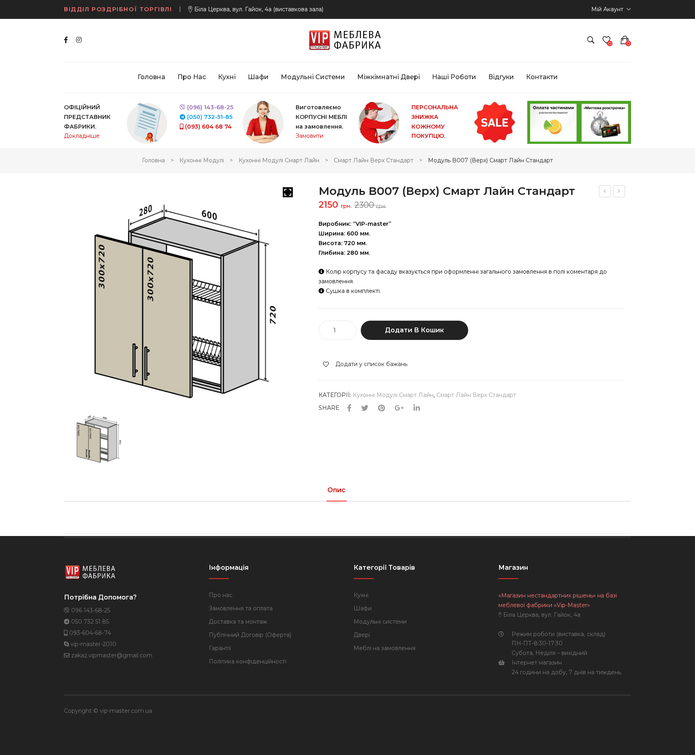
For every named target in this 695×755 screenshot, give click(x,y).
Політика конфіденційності (247, 661)
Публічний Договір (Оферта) (250, 634)
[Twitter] (364, 408)
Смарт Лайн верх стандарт (373, 160)
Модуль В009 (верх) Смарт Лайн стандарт (605, 192)
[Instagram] (79, 40)
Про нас (220, 595)
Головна (153, 160)
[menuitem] (151, 77)
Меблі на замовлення (384, 648)
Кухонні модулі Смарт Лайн (279, 160)
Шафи (363, 608)
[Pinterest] (381, 408)
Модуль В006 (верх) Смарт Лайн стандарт (619, 192)
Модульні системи (380, 621)
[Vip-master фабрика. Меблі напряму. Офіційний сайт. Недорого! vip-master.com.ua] (347, 39)
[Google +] (399, 408)
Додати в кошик (414, 330)
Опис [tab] (336, 490)
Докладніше (82, 135)
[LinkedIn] (416, 408)
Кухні (361, 595)
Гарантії (220, 648)
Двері (362, 634)
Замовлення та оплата (241, 608)
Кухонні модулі (201, 160)
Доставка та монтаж (238, 621)
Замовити (309, 135)
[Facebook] (66, 40)
